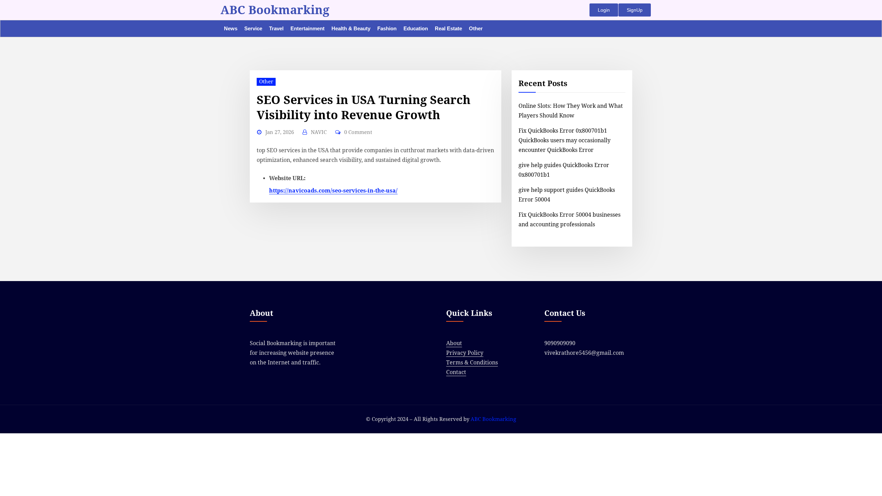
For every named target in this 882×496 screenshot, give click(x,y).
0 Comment (358, 132)
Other (476, 28)
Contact (456, 372)
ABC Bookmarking (274, 10)
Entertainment (307, 28)
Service (253, 28)
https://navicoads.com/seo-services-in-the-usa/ (333, 190)
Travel (276, 28)
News (230, 28)
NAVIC (319, 132)
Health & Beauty (350, 28)
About (454, 343)
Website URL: (287, 178)
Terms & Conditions (472, 362)
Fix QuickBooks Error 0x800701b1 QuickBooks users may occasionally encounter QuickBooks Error (565, 140)
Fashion (387, 28)
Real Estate (448, 28)
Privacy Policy (464, 353)
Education (415, 28)
